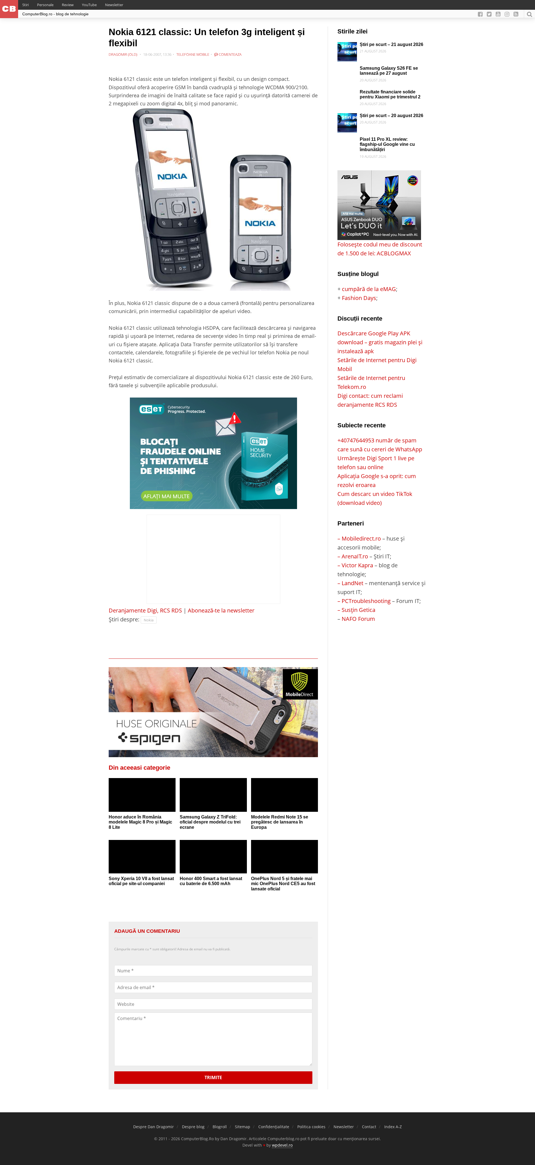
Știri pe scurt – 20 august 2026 (391, 115)
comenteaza (230, 54)
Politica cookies (311, 1126)
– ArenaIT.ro (352, 556)
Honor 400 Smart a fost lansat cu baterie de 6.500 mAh (211, 881)
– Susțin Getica (356, 610)
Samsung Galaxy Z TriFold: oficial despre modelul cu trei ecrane (210, 822)
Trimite (213, 1077)
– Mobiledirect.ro (359, 538)
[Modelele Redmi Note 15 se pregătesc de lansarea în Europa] (284, 795)
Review (68, 4)
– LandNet (350, 583)
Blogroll (220, 1126)
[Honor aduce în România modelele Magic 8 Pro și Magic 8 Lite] (142, 795)
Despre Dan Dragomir (153, 1126)
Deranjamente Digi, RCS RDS (145, 610)
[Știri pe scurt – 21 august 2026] (347, 46)
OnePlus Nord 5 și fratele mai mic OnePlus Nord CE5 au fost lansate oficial (283, 883)
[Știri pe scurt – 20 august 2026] (347, 117)
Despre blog (193, 1126)
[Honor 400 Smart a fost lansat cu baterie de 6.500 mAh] (213, 856)
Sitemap (242, 1126)
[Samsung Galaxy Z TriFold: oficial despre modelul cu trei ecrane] (213, 795)
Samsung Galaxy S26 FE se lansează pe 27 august (389, 71)
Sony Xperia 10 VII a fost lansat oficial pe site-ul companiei (141, 881)
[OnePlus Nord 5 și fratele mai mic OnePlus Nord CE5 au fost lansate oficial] (284, 856)
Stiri (25, 4)
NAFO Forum (358, 619)
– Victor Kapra (355, 565)
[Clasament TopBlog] (382, 645)
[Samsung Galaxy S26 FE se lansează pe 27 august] (347, 70)
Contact (369, 1126)
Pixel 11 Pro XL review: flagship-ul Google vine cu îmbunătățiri (387, 144)
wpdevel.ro (282, 1145)
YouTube (89, 4)
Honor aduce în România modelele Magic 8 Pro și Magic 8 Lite (140, 822)
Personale (45, 4)
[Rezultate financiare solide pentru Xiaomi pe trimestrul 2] (347, 94)
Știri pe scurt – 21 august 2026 (391, 44)
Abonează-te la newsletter (221, 610)
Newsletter (114, 4)
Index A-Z (393, 1126)
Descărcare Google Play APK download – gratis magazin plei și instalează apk (379, 342)
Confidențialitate (273, 1126)
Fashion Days (359, 298)
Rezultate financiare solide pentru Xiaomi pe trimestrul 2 (390, 94)
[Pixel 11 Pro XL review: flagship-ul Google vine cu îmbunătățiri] (347, 141)
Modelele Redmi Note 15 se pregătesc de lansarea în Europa (279, 822)
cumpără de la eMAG (369, 289)
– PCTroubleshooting (364, 601)
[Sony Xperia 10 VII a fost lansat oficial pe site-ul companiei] (142, 856)
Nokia (149, 620)
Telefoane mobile (192, 54)
